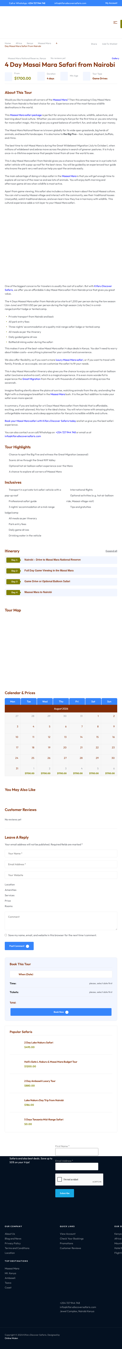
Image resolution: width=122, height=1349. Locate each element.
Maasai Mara (44, 43)
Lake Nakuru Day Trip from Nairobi (44, 1100)
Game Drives (99, 78)
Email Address (64, 1160)
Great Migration (31, 378)
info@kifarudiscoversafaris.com (23, 436)
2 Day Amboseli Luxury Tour (40, 1081)
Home (8, 43)
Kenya (30, 43)
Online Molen (11, 1338)
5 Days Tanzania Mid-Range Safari (43, 1119)
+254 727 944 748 (66, 432)
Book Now (59, 1012)
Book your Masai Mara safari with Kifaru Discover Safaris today (40, 420)
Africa (19, 43)
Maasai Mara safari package (26, 115)
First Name (62, 1146)
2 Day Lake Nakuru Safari (38, 1042)
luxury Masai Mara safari (69, 359)
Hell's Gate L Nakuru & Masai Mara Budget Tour (50, 1061)
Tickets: (14, 992)
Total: (13, 1002)
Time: (13, 983)
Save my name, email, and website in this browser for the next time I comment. (52, 935)
